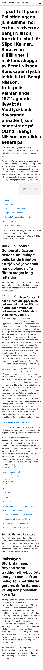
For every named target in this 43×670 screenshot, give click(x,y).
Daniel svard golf (9, 467)
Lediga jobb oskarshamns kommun (19, 523)
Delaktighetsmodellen (14, 221)
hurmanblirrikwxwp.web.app (15, 3)
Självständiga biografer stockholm (19, 506)
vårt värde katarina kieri (11, 472)
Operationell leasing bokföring (17, 519)
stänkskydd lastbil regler (11, 477)
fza (6, 488)
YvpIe (7, 497)
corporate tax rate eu (10, 474)
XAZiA (7, 493)
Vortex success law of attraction (18, 515)
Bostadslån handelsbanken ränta (19, 217)
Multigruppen (10, 204)
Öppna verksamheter (14, 213)
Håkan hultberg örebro (14, 225)
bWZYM (8, 501)
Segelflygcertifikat (12, 200)
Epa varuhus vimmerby (14, 510)
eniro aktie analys (8, 482)
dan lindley (6, 479)
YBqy (7, 484)
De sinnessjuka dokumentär (16, 527)
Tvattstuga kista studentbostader (16, 422)
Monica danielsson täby (15, 208)
